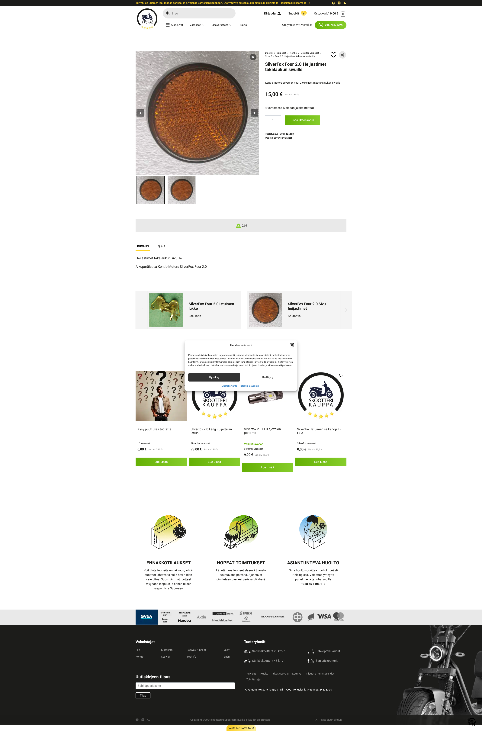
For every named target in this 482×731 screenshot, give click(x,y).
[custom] (333, 3)
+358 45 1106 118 (313, 584)
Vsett (226, 650)
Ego (138, 650)
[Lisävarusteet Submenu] (231, 25)
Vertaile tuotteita (240, 728)
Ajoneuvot (177, 25)
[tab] (143, 246)
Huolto (243, 25)
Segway (165, 657)
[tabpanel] (241, 262)
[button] (292, 345)
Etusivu (269, 53)
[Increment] (279, 120)
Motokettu (167, 650)
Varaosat (195, 25)
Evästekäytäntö (229, 386)
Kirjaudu (270, 13)
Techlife (191, 657)
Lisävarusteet (220, 25)
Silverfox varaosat (310, 53)
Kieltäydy (268, 377)
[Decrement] (269, 120)
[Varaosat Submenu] (204, 25)
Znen (227, 657)
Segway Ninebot (196, 650)
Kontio (293, 53)
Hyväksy (214, 377)
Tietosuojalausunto (249, 386)
